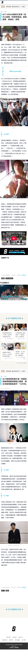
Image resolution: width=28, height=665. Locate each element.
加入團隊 (24, 640)
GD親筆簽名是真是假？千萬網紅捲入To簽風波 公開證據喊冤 (20, 335)
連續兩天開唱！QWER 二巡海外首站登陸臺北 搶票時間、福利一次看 (7, 354)
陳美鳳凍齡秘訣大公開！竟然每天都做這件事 (7, 335)
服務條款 (11, 640)
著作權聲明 (17, 640)
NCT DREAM (9, 278)
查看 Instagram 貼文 (15, 71)
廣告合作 (20, 637)
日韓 (5, 11)
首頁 (2, 11)
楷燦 (3, 278)
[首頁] (14, 628)
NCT (3, 590)
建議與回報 (4, 640)
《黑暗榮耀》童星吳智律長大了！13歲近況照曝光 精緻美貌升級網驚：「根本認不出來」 (16, 6)
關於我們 (9, 637)
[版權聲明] (23, 275)
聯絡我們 (15, 637)
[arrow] (2, 2)
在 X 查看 (6, 134)
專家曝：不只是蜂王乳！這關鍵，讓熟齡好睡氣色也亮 (20, 353)
